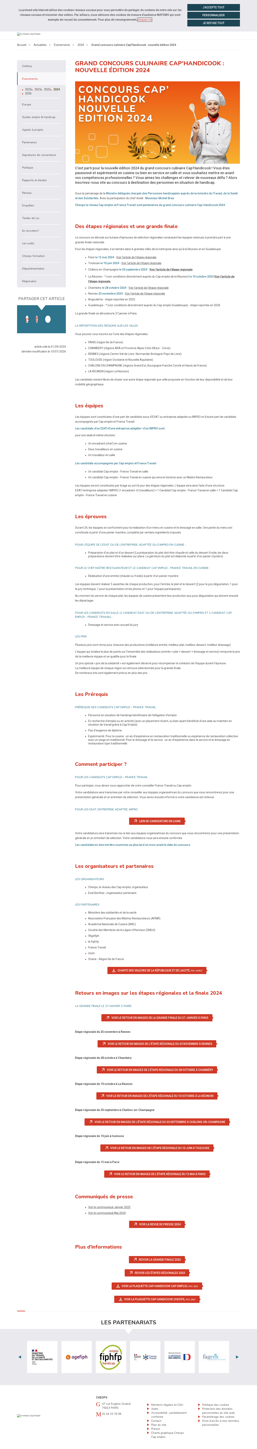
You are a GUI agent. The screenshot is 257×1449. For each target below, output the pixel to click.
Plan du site (158, 1425)
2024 (81, 44)
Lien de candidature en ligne (159, 821)
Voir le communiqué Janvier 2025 (109, 1207)
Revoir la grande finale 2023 (159, 1259)
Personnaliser (213, 15)
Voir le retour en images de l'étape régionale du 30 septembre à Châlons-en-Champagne (159, 1122)
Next (237, 1357)
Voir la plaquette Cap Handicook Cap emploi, (159, 1286)
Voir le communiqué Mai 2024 (107, 1213)
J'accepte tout (213, 7)
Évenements (62, 44)
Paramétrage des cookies (218, 1417)
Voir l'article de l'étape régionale (136, 257)
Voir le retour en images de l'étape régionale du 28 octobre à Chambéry (159, 1070)
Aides (154, 1409)
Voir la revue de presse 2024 (159, 1224)
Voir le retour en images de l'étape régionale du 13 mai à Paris (159, 1174)
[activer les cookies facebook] (27, 319)
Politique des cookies (215, 1405)
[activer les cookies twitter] (48, 319)
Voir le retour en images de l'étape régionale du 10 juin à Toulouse (159, 1148)
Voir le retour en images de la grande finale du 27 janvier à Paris (158, 1018)
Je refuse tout (213, 23)
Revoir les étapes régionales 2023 (159, 1273)
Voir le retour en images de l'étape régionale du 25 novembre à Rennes (159, 1044)
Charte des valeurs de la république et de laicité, (158, 970)
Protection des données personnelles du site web (218, 1411)
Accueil (21, 44)
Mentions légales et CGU (167, 1405)
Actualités (40, 44)
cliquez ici (145, 19)
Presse (155, 1429)
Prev (19, 1357)
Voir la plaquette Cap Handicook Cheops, (159, 1299)
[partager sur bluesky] (58, 315)
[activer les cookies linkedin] (37, 319)
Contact (156, 1421)
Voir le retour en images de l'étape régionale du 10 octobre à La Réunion (159, 1096)
